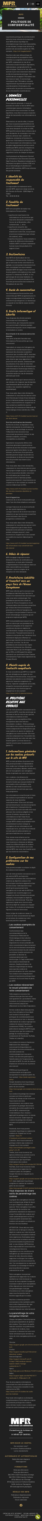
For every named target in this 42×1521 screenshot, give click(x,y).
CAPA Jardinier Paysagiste (21, 1484)
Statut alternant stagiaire (21, 1459)
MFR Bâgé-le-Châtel (21, 1443)
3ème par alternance (21, 1472)
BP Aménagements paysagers (21, 1487)
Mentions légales (28, 1515)
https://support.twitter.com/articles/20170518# (25, 1164)
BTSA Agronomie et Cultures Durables (21, 1482)
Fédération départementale (21, 1495)
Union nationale (21, 1500)
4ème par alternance (20, 1470)
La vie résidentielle (21, 1451)
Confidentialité (21, 1517)
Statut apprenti (21, 1462)
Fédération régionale (21, 1497)
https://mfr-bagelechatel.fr (22, 51)
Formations (21, 1467)
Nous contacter (37, 1516)
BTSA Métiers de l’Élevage (21, 1479)
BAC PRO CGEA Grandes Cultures (21, 1477)
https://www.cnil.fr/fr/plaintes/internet (19, 693)
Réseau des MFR (21, 1492)
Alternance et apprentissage (21, 1456)
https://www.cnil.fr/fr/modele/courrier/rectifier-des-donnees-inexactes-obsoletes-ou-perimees (22, 491)
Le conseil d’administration (21, 1448)
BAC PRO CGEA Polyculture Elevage (21, 1475)
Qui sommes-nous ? (21, 1446)
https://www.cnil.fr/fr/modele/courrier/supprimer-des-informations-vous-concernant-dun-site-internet (23, 545)
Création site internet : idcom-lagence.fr (20, 1513)
